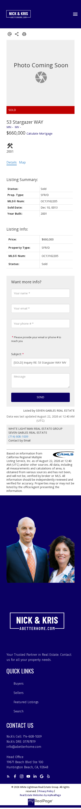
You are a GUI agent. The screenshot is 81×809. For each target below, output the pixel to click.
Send (40, 397)
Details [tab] (11, 162)
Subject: (16, 354)
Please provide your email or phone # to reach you (36, 339)
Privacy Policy (46, 791)
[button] (8, 776)
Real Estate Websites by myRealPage (40, 795)
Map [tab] (22, 162)
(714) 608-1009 (18, 436)
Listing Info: (17, 229)
